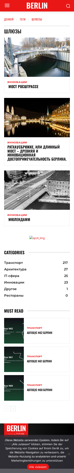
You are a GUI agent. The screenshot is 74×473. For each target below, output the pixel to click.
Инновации (17, 82)
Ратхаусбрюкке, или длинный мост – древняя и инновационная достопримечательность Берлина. (37, 153)
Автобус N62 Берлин (39, 332)
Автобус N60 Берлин (39, 390)
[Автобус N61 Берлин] (14, 359)
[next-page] (13, 408)
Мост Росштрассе (22, 86)
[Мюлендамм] (37, 190)
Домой (9, 19)
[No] (69, 454)
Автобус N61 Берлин (39, 361)
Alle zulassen (38, 466)
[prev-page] (6, 408)
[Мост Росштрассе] (37, 57)
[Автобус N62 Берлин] (14, 331)
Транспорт (34, 328)
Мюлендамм (18, 219)
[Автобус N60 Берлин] (14, 388)
